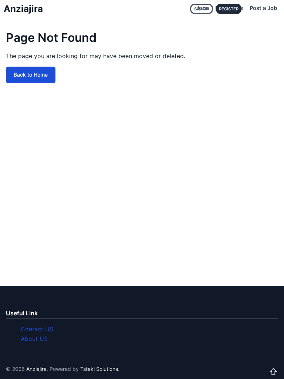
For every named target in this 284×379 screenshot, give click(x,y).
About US (34, 338)
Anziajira (23, 8)
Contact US (37, 329)
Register (229, 8)
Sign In (201, 8)
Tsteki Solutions (99, 369)
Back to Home (31, 74)
